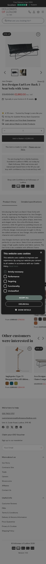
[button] (23, 309)
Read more (13, 266)
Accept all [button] (24, 298)
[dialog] (23, 282)
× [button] (41, 252)
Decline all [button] (24, 304)
